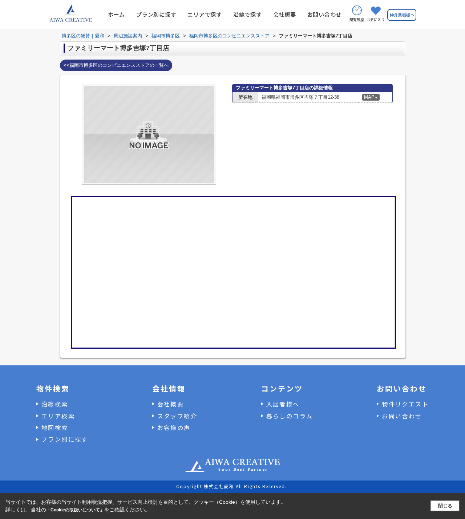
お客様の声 (174, 427)
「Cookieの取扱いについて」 (75, 509)
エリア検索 (58, 416)
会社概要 (284, 14)
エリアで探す (204, 14)
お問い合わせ (324, 14)
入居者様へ (283, 404)
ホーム (116, 14)
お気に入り (376, 19)
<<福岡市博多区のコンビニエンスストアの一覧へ (116, 65)
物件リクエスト (405, 404)
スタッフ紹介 (177, 416)
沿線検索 (54, 404)
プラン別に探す (156, 14)
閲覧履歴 (356, 19)
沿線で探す (247, 14)
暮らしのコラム (289, 416)
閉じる (445, 505)
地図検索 (54, 427)
